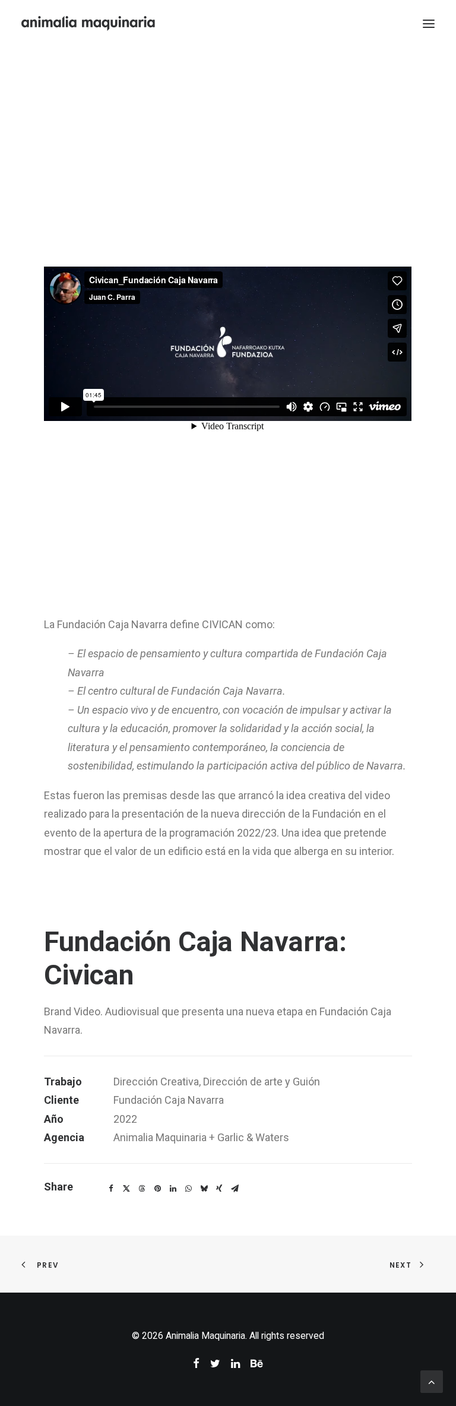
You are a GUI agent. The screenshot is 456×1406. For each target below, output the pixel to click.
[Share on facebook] (111, 1189)
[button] (428, 23)
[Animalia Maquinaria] (88, 23)
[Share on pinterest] (157, 1189)
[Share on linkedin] (173, 1189)
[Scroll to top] (431, 1381)
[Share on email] (234, 1189)
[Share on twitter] (126, 1189)
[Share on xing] (219, 1189)
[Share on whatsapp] (188, 1189)
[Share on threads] (142, 1189)
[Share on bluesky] (204, 1189)
